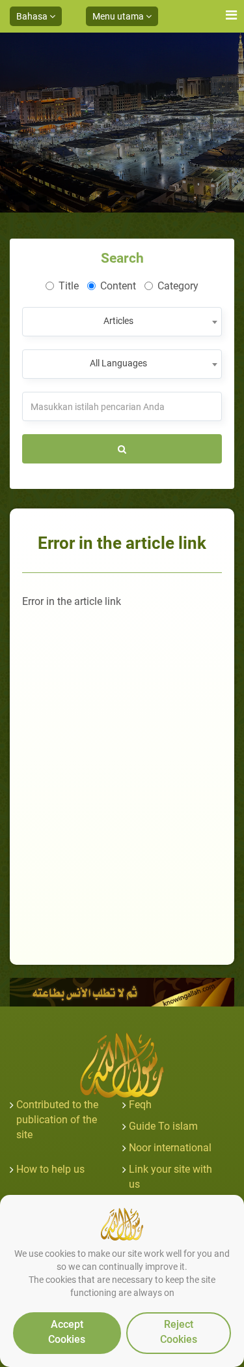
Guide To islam (163, 1126)
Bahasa (32, 16)
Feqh (140, 1104)
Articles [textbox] (118, 321)
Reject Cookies (178, 1331)
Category (177, 286)
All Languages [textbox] (118, 363)
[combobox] (122, 321)
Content (118, 286)
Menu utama (119, 16)
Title (69, 286)
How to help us (50, 1169)
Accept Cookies (66, 1331)
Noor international (170, 1147)
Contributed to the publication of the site (57, 1119)
